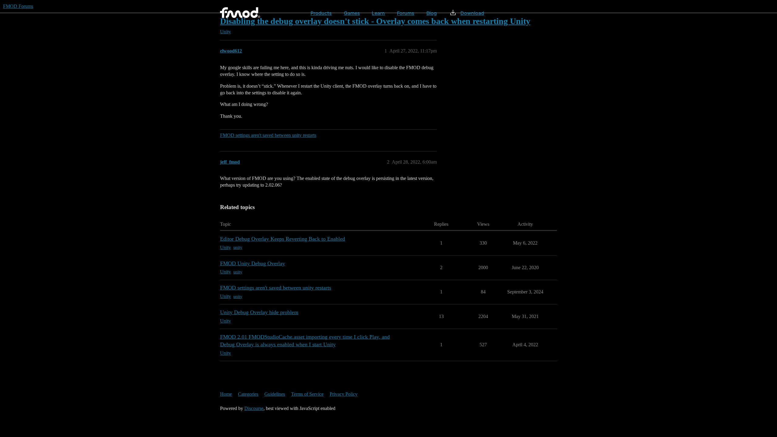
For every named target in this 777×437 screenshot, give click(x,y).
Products (321, 13)
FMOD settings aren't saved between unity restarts (268, 135)
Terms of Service (307, 394)
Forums (405, 13)
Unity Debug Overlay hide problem (259, 312)
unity (237, 247)
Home (226, 394)
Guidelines (274, 394)
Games (352, 13)
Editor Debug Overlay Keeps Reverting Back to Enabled (282, 239)
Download (472, 13)
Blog (431, 13)
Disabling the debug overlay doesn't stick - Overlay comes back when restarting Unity (375, 21)
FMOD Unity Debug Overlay (252, 263)
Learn (378, 13)
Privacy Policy (344, 394)
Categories (248, 394)
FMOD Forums (18, 6)
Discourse (253, 408)
